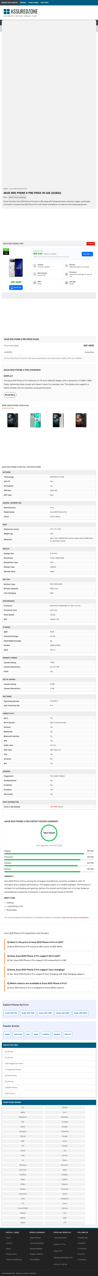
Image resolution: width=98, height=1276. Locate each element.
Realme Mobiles (36, 1248)
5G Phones (9, 1057)
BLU (23, 1122)
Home (5, 189)
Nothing (23, 1175)
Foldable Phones (11, 1087)
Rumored (64, 1189)
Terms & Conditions (14, 1259)
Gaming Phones (11, 1075)
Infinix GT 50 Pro (60, 1264)
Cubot (23, 1127)
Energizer (22, 1131)
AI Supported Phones (13, 1069)
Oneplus (65, 1175)
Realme (57, 1034)
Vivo (28, 1034)
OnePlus (46, 1034)
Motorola (22, 1170)
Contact (9, 1243)
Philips (22, 1184)
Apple (7, 1034)
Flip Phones (9, 1081)
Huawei (65, 1146)
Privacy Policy (11, 1254)
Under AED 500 (11, 1013)
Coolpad (65, 1122)
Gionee (22, 1136)
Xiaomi (22, 1223)
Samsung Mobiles (37, 1243)
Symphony (65, 1199)
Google (64, 1136)
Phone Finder (33, 3)
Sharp (65, 1194)
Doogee (65, 1127)
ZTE (64, 1223)
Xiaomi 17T (58, 1251)
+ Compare (90, 244)
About (8, 1248)
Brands (23, 3)
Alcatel (64, 1107)
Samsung (18, 1034)
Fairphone (65, 1131)
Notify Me (17, 287)
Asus (5, 197)
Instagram (82, 1259)
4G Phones (9, 1051)
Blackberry (23, 1117)
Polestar (65, 1184)
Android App (82, 1238)
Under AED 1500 (45, 1013)
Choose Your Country (9, 3)
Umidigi (22, 1213)
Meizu (65, 1160)
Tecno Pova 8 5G (60, 1238)
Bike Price (45, 3)
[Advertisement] (49, 225)
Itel (65, 1151)
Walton (23, 1218)
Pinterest (81, 1254)
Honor (65, 1141)
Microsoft (64, 1165)
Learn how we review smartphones (75, 918)
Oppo (36, 1034)
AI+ (23, 1107)
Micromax (22, 1165)
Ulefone (65, 1208)
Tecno (65, 1203)
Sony (23, 1199)
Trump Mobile (23, 1208)
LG (23, 1160)
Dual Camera (10, 1093)
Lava (22, 1155)
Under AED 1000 (28, 1013)
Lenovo (64, 1155)
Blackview (64, 1117)
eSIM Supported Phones (14, 1063)
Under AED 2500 (80, 1013)
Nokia (65, 1170)
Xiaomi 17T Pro (59, 1244)
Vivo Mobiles (35, 1259)
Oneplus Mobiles (36, 1254)
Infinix (23, 1151)
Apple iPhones (35, 1238)
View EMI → (87, 254)
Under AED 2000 (62, 1013)
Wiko (65, 1218)
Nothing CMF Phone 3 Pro (64, 1257)
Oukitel (64, 1179)
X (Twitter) (82, 1248)
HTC (22, 1146)
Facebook (81, 1243)
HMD (22, 1141)
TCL (23, 1203)
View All (67, 1034)
